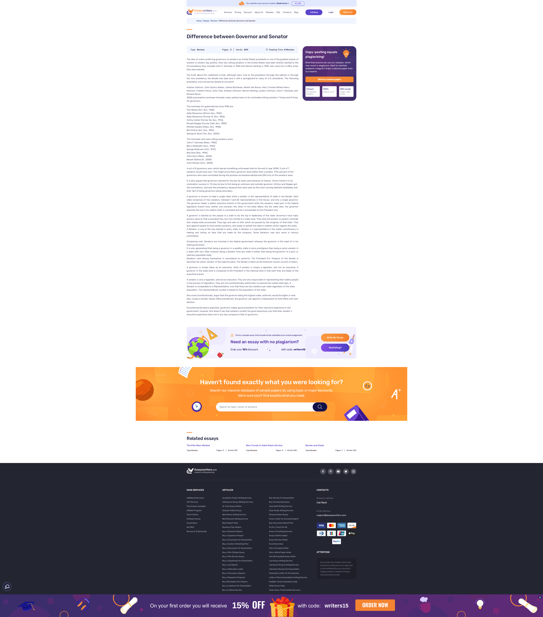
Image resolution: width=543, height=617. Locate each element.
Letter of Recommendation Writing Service (288, 577)
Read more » (283, 3)
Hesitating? (335, 347)
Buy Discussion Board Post (281, 523)
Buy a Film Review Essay (233, 556)
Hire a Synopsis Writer (279, 548)
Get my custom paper (329, 79)
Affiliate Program (194, 510)
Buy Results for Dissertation (281, 498)
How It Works (192, 514)
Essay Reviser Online (278, 540)
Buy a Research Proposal (233, 577)
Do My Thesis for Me (278, 527)
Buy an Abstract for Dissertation (236, 586)
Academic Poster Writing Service (237, 498)
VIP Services (192, 502)
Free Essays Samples (196, 506)
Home (199, 21)
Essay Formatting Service (280, 531)
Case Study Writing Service (281, 510)
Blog (296, 12)
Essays (206, 21)
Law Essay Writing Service (281, 561)
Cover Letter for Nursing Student (283, 519)
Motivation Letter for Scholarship (284, 573)
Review (214, 21)
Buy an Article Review (232, 590)
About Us (259, 12)
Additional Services (195, 498)
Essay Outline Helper (278, 535)
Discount (248, 12)
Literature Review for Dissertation (284, 569)
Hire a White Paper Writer (280, 552)
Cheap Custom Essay (278, 514)
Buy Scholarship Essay (279, 502)
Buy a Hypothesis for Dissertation (237, 561)
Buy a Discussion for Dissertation (237, 548)
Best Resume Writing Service (235, 519)
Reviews (270, 12)
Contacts (287, 12)
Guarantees (192, 523)
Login (330, 12)
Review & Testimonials (197, 531)
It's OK (298, 3)
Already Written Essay (232, 510)
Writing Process (194, 519)
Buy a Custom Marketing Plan (235, 544)
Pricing (238, 12)
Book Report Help (230, 523)
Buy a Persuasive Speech (233, 573)
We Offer (190, 527)
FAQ (278, 12)
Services (228, 12)
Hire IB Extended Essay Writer (282, 556)
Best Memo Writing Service (234, 514)
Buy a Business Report (232, 531)
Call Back (314, 12)
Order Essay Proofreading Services (284, 590)
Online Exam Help (277, 586)
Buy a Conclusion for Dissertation (237, 540)
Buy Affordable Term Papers (234, 581)
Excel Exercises (276, 544)
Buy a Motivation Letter (232, 569)
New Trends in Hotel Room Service (264, 445)
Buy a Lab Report (230, 565)
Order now (348, 12)
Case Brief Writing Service (280, 506)
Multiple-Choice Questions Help (283, 581)
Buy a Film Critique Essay (233, 552)
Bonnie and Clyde (314, 445)
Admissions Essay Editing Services (237, 502)
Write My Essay (335, 337)
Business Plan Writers (231, 527)
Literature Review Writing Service (284, 565)
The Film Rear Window (198, 445)
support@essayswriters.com (331, 515)
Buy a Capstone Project (233, 535)
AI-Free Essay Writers (232, 506)
